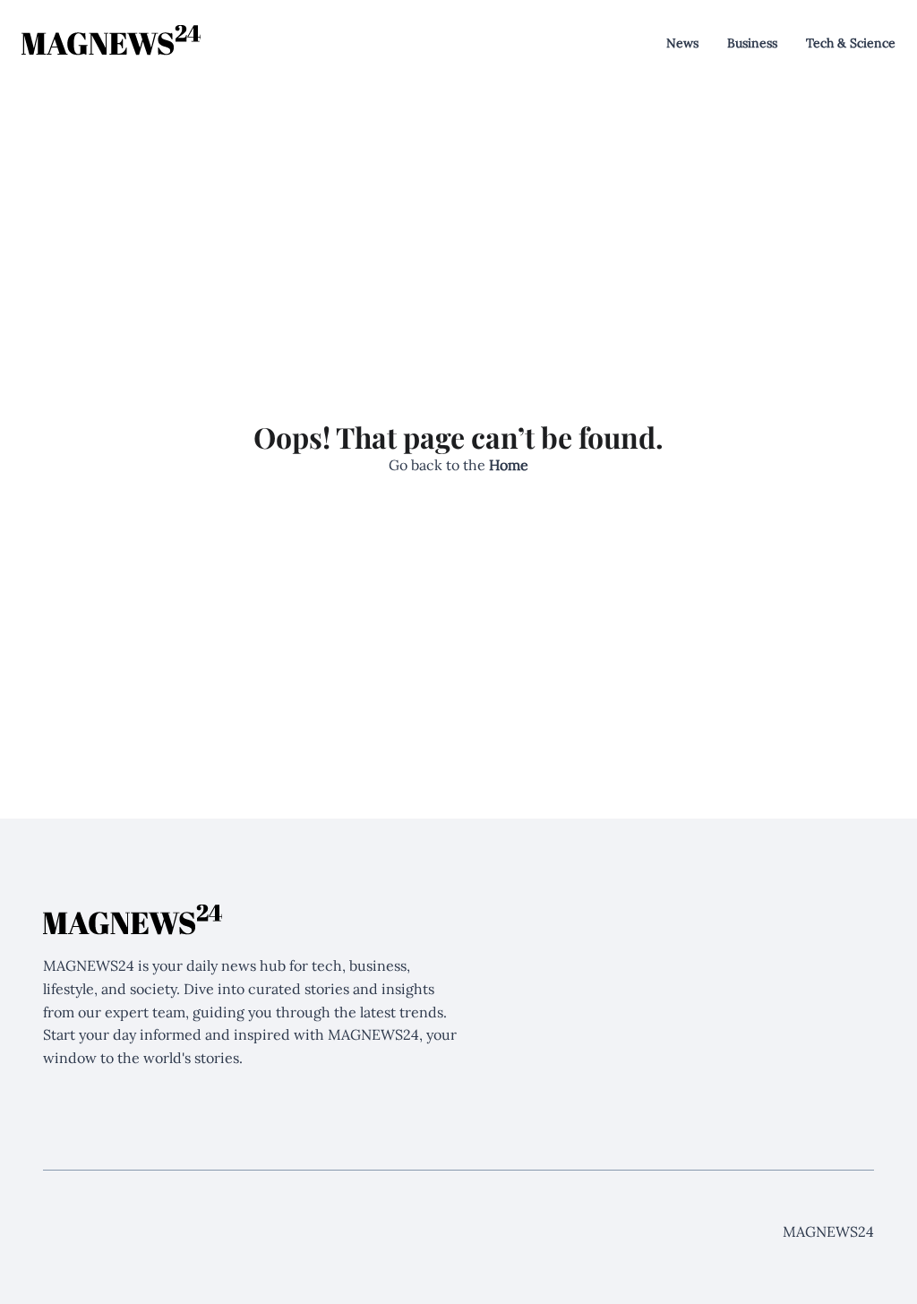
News (682, 43)
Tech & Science (851, 43)
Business (752, 43)
